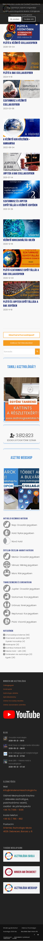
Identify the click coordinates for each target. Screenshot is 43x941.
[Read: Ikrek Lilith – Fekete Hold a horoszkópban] (5, 761)
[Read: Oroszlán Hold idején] (5, 738)
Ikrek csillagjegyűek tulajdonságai (23, 753)
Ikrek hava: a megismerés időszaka (24, 745)
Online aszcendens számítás (14, 705)
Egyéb (8, 657)
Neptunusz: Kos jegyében (25, 613)
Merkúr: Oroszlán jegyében (26, 556)
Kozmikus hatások (13, 647)
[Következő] (33, 399)
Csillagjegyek (8, 685)
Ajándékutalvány (9, 697)
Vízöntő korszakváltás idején (19, 240)
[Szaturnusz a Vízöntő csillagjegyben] (21, 89)
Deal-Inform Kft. (33, 931)
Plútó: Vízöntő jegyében (24, 621)
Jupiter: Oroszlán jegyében (26, 588)
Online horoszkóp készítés (13, 701)
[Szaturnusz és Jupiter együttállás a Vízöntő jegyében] (21, 189)
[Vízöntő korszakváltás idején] (21, 228)
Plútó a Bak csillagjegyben (18, 73)
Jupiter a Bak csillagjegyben (18, 173)
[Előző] (9, 399)
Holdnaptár (10, 644)
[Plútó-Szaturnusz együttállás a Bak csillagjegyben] (21, 258)
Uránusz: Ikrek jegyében (24, 605)
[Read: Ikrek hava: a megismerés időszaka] (5, 746)
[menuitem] (7, 937)
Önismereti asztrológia (15, 638)
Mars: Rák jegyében (22, 573)
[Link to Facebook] (34, 934)
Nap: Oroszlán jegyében (24, 524)
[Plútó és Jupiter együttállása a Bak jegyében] (21, 290)
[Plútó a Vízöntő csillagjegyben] (21, 31)
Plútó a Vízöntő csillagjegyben (20, 43)
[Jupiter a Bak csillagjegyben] (21, 162)
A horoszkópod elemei (15, 635)
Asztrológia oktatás (10, 693)
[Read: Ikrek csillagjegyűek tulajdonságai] (5, 754)
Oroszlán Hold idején (18, 737)
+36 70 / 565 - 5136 (13, 809)
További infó (29, 19)
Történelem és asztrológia (17, 654)
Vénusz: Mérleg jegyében (25, 565)
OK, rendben (14, 19)
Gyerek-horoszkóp (13, 641)
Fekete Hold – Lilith (13, 651)
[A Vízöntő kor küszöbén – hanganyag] (21, 128)
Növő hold (17, 541)
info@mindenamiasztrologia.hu (20, 790)
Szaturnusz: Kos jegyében (25, 596)
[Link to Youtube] (38, 934)
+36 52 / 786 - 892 (13, 818)
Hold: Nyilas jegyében (23, 533)
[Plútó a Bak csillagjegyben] (21, 61)
